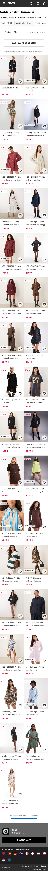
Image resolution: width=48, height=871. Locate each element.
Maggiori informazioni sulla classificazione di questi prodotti (23, 51)
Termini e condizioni (39, 869)
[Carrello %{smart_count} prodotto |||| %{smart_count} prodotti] (44, 3)
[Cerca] (31, 3)
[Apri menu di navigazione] (4, 3)
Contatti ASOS (27, 866)
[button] (3, 853)
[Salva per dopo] (20, 82)
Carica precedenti (24, 43)
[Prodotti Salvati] (38, 3)
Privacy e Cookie (40, 866)
